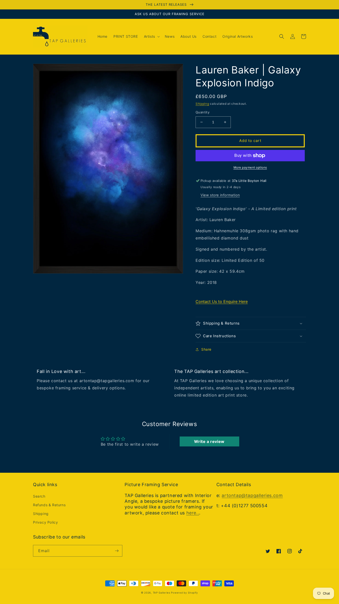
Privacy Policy (45, 522)
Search (39, 496)
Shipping (202, 103)
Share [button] (206, 349)
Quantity (202, 112)
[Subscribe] (116, 551)
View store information (220, 195)
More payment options (250, 167)
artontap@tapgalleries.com (252, 495)
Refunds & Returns (49, 505)
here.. (192, 512)
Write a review (209, 441)
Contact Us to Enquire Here (222, 301)
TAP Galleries (161, 592)
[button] (151, 36)
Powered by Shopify (184, 592)
